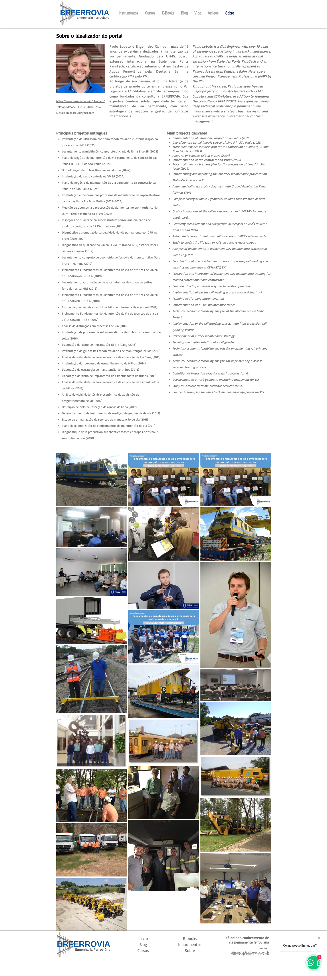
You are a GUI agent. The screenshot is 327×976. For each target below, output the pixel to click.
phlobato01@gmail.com (80, 112)
